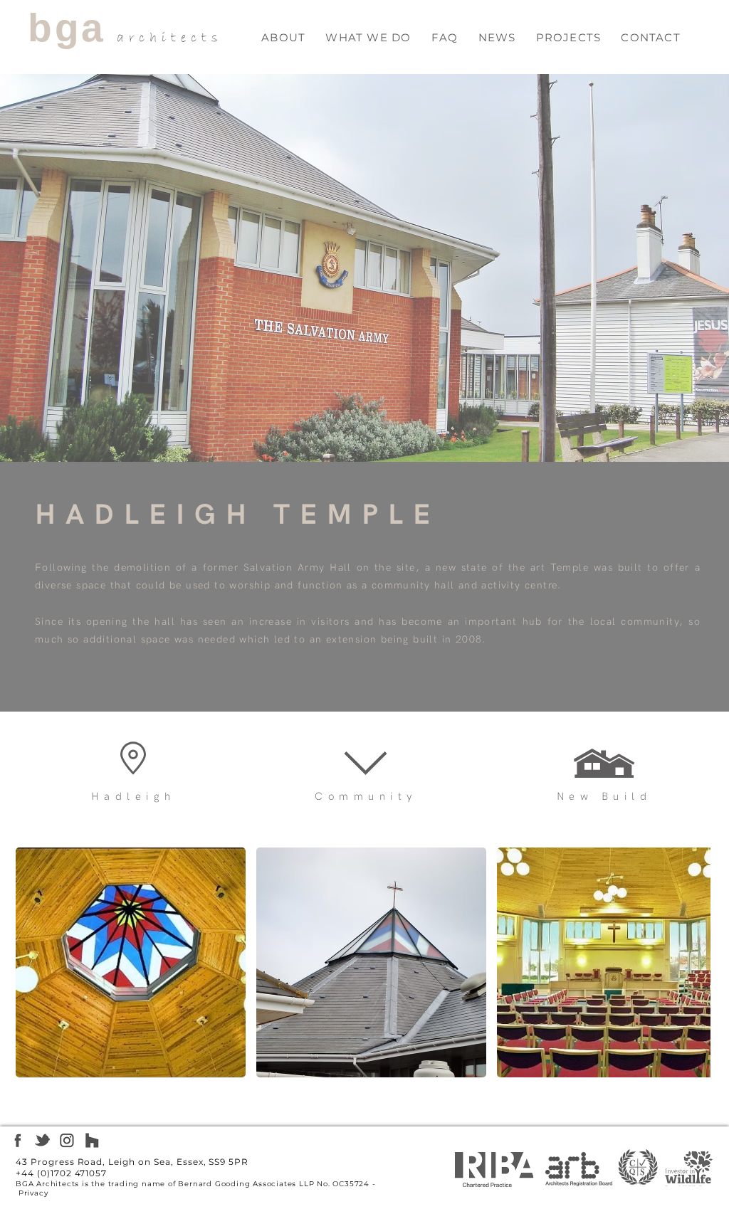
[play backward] (33, 962)
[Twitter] (42, 1140)
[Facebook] (17, 1140)
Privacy (33, 1193)
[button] (368, 37)
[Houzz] (92, 1140)
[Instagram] (67, 1140)
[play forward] (692, 962)
